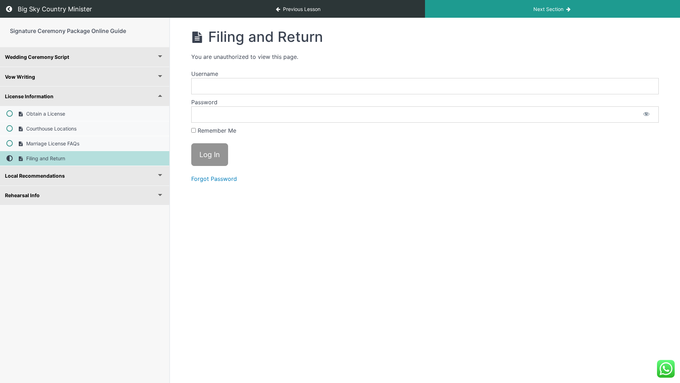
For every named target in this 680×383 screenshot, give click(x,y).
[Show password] (646, 114)
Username (204, 73)
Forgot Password (214, 178)
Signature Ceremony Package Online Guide (68, 30)
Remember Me (216, 130)
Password (204, 102)
